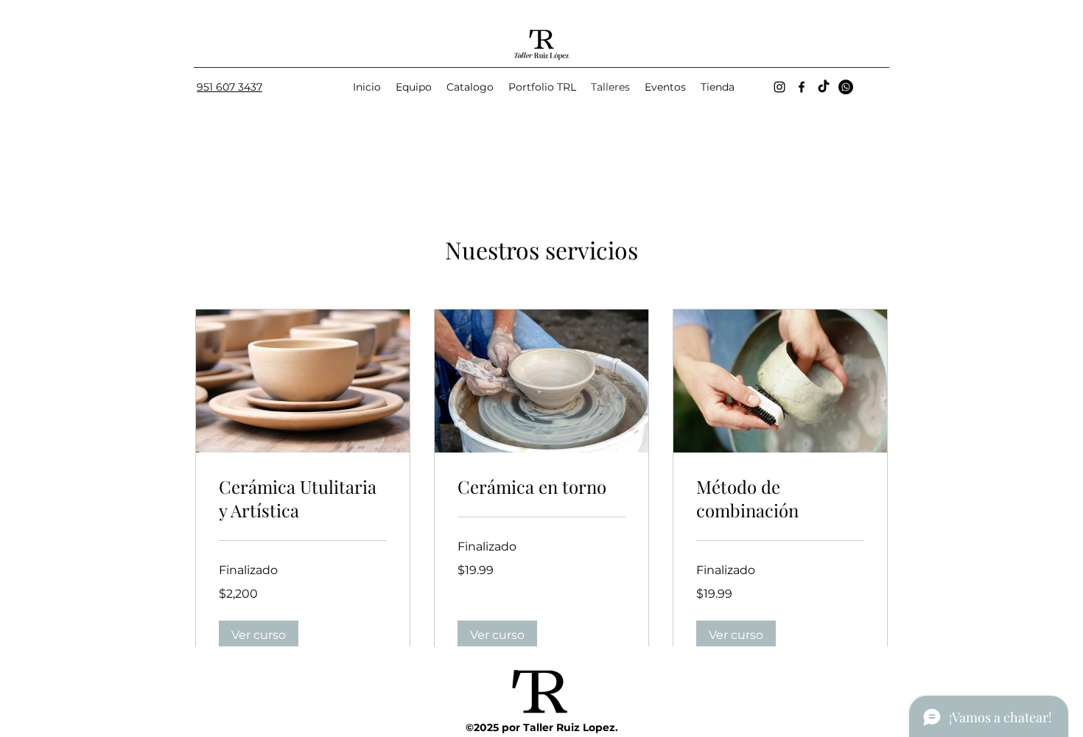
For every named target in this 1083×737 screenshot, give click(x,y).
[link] (303, 499)
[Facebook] (801, 87)
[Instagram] (779, 87)
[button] (258, 635)
